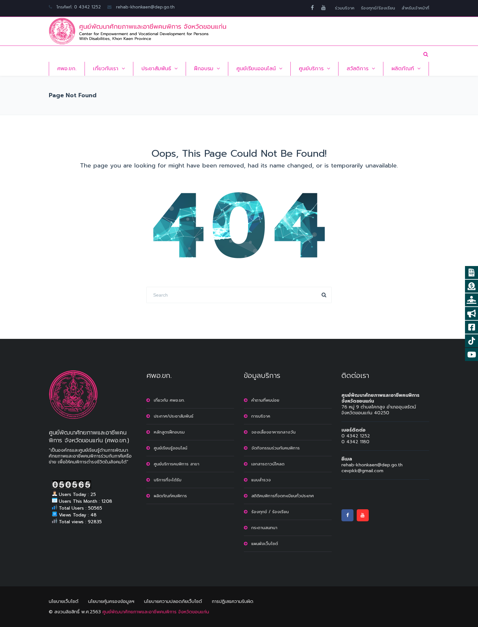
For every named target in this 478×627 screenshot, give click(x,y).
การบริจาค (260, 416)
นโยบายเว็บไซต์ (63, 601)
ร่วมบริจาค (344, 8)
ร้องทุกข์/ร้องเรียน (378, 8)
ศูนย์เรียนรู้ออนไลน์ (170, 448)
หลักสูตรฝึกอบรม (169, 432)
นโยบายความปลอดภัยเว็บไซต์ (173, 601)
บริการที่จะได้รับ (167, 480)
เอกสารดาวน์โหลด (268, 464)
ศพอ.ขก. (66, 69)
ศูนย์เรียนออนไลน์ (256, 69)
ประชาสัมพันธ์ (156, 69)
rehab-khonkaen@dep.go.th (145, 7)
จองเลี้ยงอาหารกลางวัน (273, 432)
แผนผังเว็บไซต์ (264, 543)
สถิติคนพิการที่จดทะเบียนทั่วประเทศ (282, 496)
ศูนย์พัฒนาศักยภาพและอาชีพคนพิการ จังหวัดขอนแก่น (155, 611)
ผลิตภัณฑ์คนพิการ (170, 496)
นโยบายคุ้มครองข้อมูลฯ (111, 601)
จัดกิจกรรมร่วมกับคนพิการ (275, 448)
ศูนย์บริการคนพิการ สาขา (176, 464)
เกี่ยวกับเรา (105, 69)
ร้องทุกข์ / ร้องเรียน (270, 512)
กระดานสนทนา (264, 528)
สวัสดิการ (357, 69)
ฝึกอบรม (203, 69)
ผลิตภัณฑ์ (403, 69)
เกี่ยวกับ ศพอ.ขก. (169, 400)
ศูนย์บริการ (311, 69)
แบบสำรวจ (261, 480)
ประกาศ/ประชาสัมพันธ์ (173, 416)
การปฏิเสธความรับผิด (232, 601)
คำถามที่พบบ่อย (265, 400)
